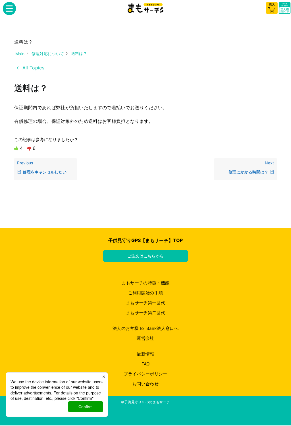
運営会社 (145, 338)
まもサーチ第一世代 (145, 302)
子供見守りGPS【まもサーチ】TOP (145, 240)
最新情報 (145, 354)
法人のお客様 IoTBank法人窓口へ (145, 328)
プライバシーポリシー (145, 374)
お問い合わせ (145, 383)
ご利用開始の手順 (145, 292)
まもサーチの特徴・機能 (146, 283)
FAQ (146, 364)
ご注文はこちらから (145, 255)
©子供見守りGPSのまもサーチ (145, 402)
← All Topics (30, 68)
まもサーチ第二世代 (145, 312)
